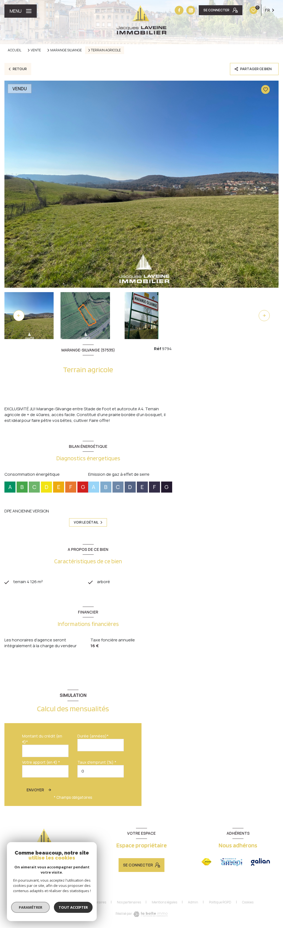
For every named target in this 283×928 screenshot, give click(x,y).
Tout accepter (73, 907)
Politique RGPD (220, 902)
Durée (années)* (93, 736)
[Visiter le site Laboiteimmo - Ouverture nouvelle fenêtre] (150, 914)
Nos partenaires (129, 902)
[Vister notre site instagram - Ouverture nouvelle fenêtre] (190, 10)
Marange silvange (66, 50)
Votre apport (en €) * (41, 762)
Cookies (247, 902)
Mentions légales (164, 902)
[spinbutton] (100, 771)
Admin (193, 902)
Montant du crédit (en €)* (42, 738)
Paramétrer (30, 907)
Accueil (14, 50)
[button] (264, 315)
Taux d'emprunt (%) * (96, 762)
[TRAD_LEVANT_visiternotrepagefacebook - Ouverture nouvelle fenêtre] (179, 10)
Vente (36, 50)
